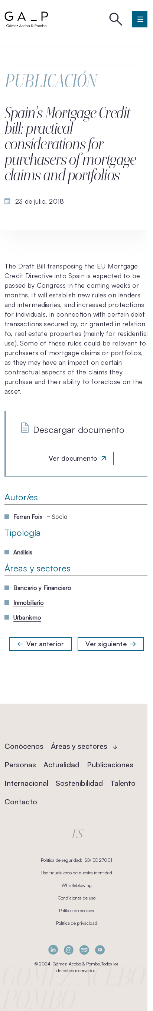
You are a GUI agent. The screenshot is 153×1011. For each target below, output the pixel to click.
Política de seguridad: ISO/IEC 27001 (76, 860)
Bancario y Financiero (42, 587)
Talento (123, 783)
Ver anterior (45, 644)
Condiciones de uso (76, 898)
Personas (20, 764)
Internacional (26, 783)
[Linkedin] (53, 950)
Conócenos (23, 746)
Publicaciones (110, 764)
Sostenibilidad (79, 783)
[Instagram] (69, 950)
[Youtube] (100, 950)
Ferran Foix (27, 516)
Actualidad (61, 764)
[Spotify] (84, 950)
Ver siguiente (105, 644)
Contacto (20, 801)
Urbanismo (27, 617)
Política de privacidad (76, 923)
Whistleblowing (77, 885)
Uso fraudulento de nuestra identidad (76, 872)
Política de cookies (76, 910)
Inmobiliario (28, 602)
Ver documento (73, 458)
